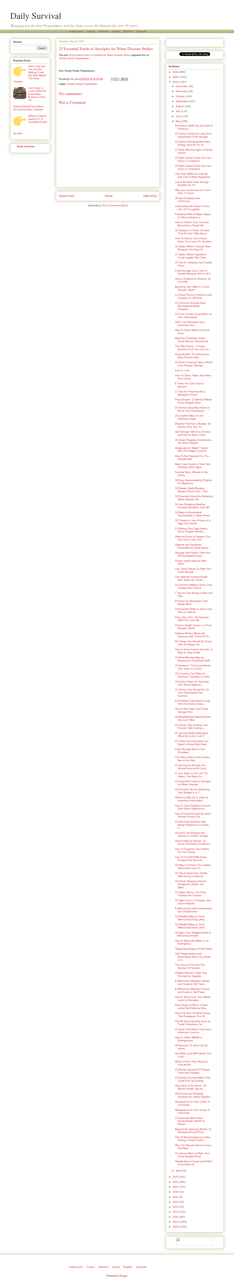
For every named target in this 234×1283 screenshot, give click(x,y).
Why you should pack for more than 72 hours (192, 192)
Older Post (150, 196)
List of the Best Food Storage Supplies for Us (192, 184)
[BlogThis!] (116, 79)
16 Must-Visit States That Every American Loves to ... (193, 1031)
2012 (176, 1211)
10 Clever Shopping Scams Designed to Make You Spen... (190, 884)
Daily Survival (35, 15)
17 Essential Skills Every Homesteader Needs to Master (190, 1121)
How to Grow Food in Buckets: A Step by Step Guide (193, 651)
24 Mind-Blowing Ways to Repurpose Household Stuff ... (194, 659)
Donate (116, 31)
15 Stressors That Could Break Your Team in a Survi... (193, 667)
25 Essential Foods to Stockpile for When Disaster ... (193, 783)
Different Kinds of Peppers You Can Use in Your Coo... (192, 538)
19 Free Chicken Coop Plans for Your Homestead (193, 316)
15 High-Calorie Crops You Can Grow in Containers (193, 159)
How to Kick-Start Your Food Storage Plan (191, 710)
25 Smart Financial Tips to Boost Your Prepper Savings (193, 364)
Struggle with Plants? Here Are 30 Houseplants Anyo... (192, 554)
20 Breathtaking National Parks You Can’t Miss (193, 718)
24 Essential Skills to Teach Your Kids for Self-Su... (193, 611)
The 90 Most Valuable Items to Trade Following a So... (192, 1023)
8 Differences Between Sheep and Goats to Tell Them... (192, 982)
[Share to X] (119, 79)
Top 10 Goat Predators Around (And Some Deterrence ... (192, 807)
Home (109, 196)
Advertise (104, 31)
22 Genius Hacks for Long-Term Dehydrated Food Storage (193, 135)
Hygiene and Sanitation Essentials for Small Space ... (193, 546)
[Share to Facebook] (123, 79)
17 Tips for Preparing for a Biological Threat (190, 393)
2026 (176, 72)
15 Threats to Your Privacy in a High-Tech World (193, 522)
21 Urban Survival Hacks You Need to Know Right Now (192, 743)
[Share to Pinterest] (126, 79)
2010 (176, 1221)
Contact (91, 31)
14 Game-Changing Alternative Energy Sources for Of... (193, 143)
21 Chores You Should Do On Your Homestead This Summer (192, 692)
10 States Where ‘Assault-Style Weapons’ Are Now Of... (193, 248)
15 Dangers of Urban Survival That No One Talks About (192, 232)
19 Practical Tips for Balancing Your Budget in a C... (192, 791)
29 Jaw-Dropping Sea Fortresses (187, 200)
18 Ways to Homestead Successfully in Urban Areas (192, 514)
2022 (176, 1181)
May (178, 121)
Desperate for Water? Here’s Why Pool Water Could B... (191, 449)
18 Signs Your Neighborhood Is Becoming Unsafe (193, 934)
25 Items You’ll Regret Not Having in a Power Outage (191, 834)
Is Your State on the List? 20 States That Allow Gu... (191, 775)
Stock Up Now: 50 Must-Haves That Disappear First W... (192, 1015)
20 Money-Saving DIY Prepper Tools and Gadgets (192, 1071)
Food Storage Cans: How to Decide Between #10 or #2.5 (193, 272)
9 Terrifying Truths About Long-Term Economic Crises (193, 702)
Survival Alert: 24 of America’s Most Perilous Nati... (192, 356)
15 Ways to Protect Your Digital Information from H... (193, 867)
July (178, 111)
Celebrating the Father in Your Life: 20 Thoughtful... (192, 208)
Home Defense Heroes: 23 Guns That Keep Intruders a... (193, 842)
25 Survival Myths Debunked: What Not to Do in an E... (192, 735)
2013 (176, 1206)
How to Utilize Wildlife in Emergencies (188, 1039)
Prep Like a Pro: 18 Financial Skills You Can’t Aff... (191, 619)
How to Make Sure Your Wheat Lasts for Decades (193, 999)
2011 (176, 1216)
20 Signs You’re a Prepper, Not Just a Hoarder (193, 902)
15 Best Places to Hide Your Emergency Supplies (191, 974)
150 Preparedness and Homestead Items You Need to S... (192, 956)
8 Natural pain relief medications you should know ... (193, 910)
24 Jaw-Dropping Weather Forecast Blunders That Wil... (193, 506)
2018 (176, 1191)
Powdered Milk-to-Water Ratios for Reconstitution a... (193, 216)
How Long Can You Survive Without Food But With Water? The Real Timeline (30, 74)
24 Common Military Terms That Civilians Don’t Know (193, 586)
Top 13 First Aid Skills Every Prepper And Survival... (191, 859)
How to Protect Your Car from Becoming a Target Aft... (192, 224)
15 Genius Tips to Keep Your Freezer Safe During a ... (191, 727)
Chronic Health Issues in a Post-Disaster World (193, 627)
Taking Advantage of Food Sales (193, 948)
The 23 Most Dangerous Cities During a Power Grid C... (192, 1139)
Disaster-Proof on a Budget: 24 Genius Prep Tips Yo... (193, 425)
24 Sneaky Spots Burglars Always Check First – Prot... (192, 490)
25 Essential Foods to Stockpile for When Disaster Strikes (100, 55)
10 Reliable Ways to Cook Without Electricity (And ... (191, 918)
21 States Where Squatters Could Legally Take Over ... (192, 256)
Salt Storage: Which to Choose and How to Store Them (192, 433)
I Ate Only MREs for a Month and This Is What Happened (192, 175)
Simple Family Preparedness (74, 58)
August (180, 106)
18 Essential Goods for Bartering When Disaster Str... (194, 498)
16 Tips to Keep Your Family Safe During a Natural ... (191, 875)
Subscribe (141, 31)
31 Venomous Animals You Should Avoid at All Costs (190, 767)
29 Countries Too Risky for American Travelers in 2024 (192, 675)
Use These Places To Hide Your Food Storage (193, 570)
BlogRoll (127, 31)
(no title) (18, 133)
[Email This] (112, 79)
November (182, 91)
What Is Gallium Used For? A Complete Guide (37, 119)
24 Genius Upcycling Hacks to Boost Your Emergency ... (192, 409)
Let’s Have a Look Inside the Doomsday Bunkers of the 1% (37, 94)
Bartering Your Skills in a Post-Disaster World (192, 288)
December (182, 86)
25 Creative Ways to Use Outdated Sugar (189, 417)
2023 (176, 1176)
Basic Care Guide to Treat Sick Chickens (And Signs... (192, 466)
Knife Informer (26, 146)
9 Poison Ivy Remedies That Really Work (191, 602)
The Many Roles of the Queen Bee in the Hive (192, 759)
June (179, 116)
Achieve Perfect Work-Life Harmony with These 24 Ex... (193, 635)
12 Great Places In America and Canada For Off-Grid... (193, 296)
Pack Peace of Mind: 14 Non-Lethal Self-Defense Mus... (192, 1007)
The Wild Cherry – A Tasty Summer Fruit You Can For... (193, 348)
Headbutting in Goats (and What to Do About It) (193, 1163)
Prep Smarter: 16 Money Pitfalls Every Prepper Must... (193, 401)
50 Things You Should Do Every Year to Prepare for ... (193, 643)
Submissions (76, 31)
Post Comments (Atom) (115, 205)
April (179, 1170)
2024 (176, 81)
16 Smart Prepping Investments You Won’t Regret (193, 441)
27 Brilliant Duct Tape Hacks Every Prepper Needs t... (191, 530)
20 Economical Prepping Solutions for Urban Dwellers (193, 1095)
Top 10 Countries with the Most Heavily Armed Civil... (193, 815)
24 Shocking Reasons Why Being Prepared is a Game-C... (192, 824)
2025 (176, 76)
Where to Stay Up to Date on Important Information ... (191, 799)
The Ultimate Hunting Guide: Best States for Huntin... (191, 578)
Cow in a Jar (182, 370)
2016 (176, 1196)
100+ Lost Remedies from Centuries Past (190, 324)
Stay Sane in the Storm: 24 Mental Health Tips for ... (190, 1087)
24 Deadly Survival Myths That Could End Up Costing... (192, 1079)
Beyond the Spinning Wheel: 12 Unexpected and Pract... (193, 1131)
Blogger (123, 1275)
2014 (176, 1201)
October (181, 96)
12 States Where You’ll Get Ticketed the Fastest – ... (190, 894)
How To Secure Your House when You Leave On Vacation (193, 240)
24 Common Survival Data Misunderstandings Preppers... (190, 306)
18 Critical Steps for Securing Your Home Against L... (192, 683)
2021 (176, 1186)
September (182, 101)
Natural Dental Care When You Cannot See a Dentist (28, 108)
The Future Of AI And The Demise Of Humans (190, 966)
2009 (176, 1226)
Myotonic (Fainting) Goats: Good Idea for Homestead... (192, 340)
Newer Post (66, 196)
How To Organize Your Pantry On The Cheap (192, 850)
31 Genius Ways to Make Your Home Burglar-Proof (192, 1155)
